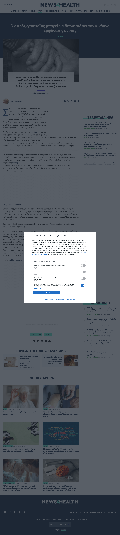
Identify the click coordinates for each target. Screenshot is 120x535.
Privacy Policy (71, 299)
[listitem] (60, 261)
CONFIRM (46, 292)
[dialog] (60, 267)
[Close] (92, 236)
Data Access (60, 299)
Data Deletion (49, 299)
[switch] (83, 265)
